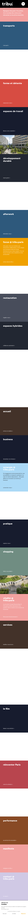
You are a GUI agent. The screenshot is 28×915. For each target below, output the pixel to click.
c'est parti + (6, 45)
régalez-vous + (7, 317)
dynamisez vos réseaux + (9, 459)
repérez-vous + (7, 543)
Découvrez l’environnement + (10, 616)
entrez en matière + (8, 431)
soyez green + (6, 178)
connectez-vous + (7, 487)
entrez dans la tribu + (8, 262)
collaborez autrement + (9, 345)
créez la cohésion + (8, 784)
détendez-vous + (7, 233)
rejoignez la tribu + (7, 868)
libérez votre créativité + (9, 131)
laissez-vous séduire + (8, 728)
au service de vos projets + (10, 840)
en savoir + (6, 896)
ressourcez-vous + (7, 103)
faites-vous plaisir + (8, 571)
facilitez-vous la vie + (8, 644)
